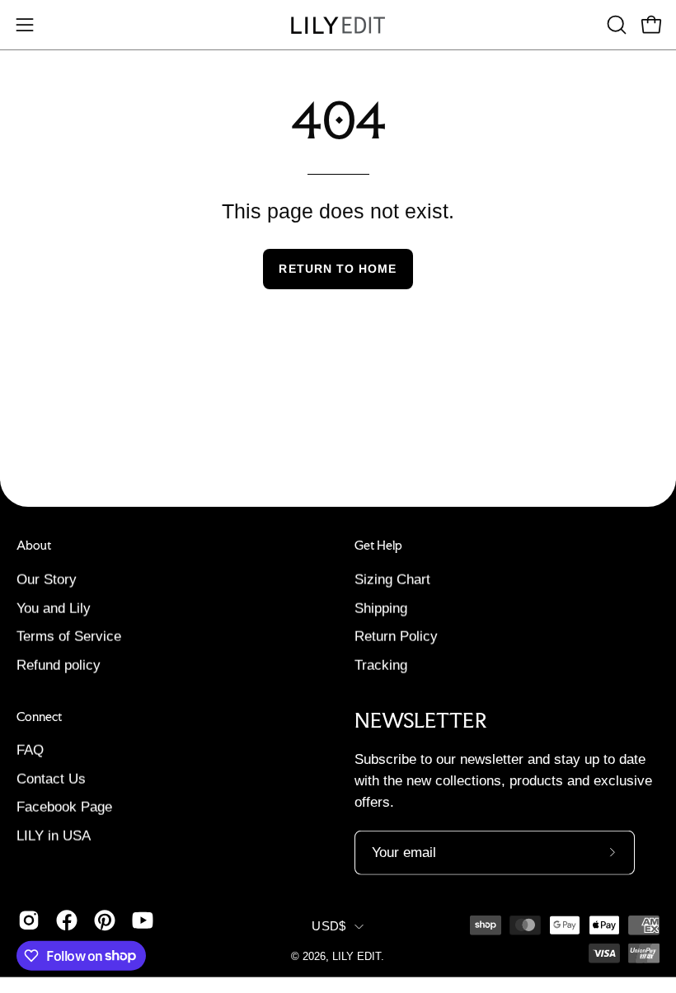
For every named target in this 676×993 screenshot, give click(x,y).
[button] (615, 24)
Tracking (380, 664)
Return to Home (338, 268)
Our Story (46, 579)
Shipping (380, 608)
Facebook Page (64, 807)
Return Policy (396, 636)
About (33, 545)
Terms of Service (68, 636)
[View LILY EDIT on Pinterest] (104, 919)
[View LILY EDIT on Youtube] (142, 919)
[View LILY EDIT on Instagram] (28, 919)
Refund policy (58, 664)
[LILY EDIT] (338, 25)
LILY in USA (53, 836)
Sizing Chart (392, 579)
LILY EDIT (356, 957)
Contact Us (51, 779)
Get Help (378, 545)
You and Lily (53, 608)
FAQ (30, 750)
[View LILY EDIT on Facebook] (66, 919)
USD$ (328, 926)
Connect (39, 716)
